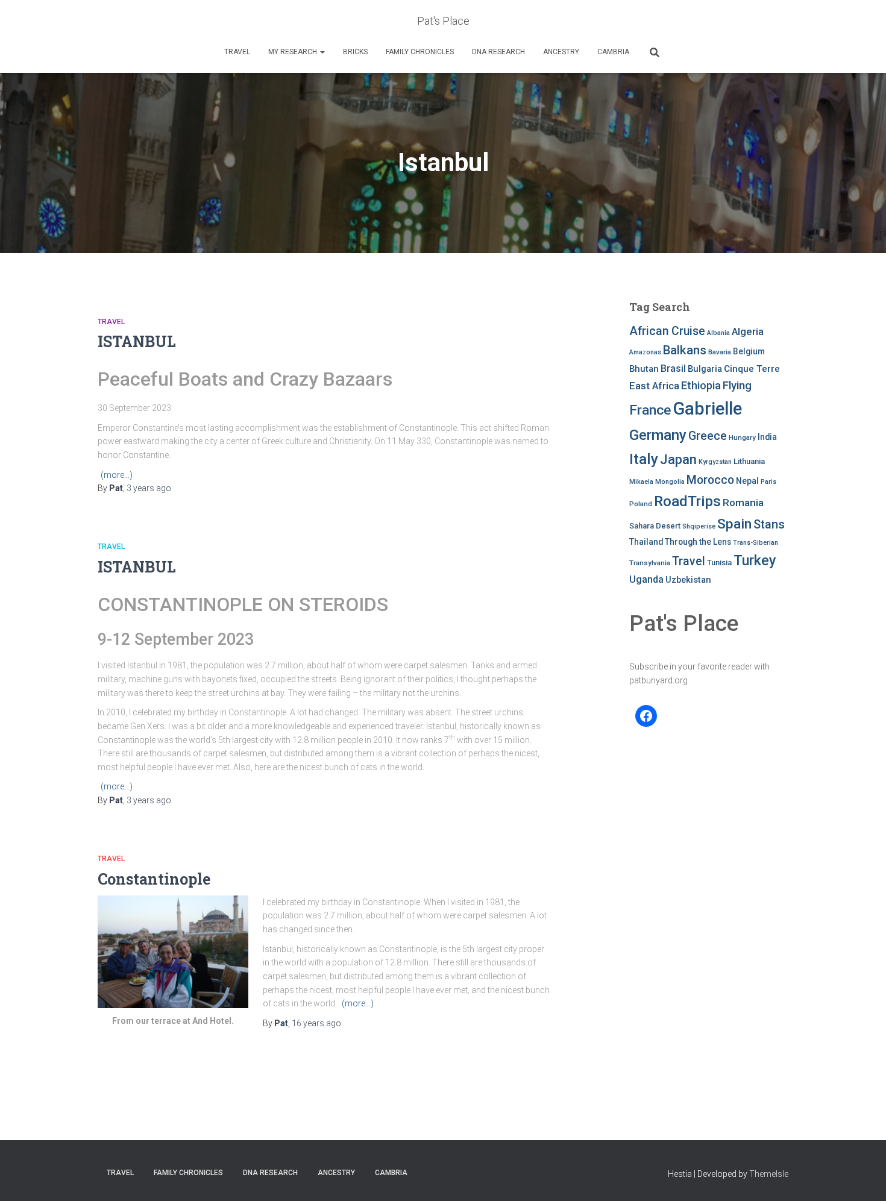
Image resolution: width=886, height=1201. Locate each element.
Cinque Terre (752, 368)
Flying (737, 385)
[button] (322, 52)
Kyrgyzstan (715, 462)
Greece (707, 436)
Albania (718, 333)
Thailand (646, 542)
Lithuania (749, 461)
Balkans (684, 350)
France (650, 410)
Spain (734, 524)
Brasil (673, 368)
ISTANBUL (137, 341)
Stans (769, 525)
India (767, 437)
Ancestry (561, 52)
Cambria (613, 52)
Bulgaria (705, 368)
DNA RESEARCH (498, 52)
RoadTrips (687, 501)
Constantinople (154, 879)
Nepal (747, 481)
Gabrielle (707, 408)
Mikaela (641, 482)
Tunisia (719, 562)
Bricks (355, 52)
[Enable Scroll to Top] (862, 1177)
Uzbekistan (688, 579)
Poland (640, 504)
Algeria (748, 331)
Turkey (755, 560)
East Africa (654, 386)
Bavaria (719, 352)
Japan (678, 459)
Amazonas (645, 352)
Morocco (710, 480)
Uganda (646, 579)
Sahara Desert (654, 525)
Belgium (749, 351)
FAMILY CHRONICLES (420, 52)
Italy (643, 459)
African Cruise (667, 331)
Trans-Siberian (755, 543)
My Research (293, 52)
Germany (657, 435)
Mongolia (670, 482)
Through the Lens (698, 542)
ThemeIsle (768, 1174)
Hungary (742, 437)
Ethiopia (701, 385)
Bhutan (644, 368)
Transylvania (649, 563)
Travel (237, 52)
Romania (743, 503)
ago (149, 488)
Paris (768, 482)
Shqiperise (698, 526)
